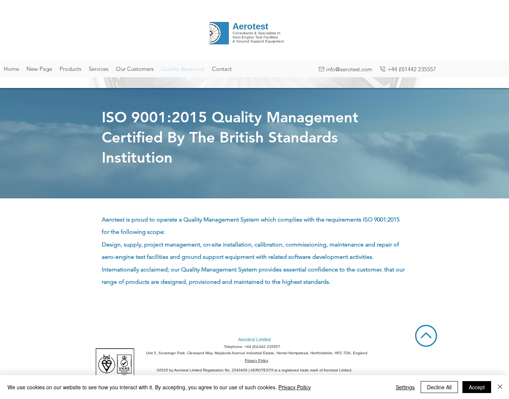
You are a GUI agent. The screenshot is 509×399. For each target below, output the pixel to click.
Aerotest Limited (254, 339)
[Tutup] (500, 387)
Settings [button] (405, 387)
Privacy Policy (256, 360)
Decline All (439, 387)
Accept (477, 387)
